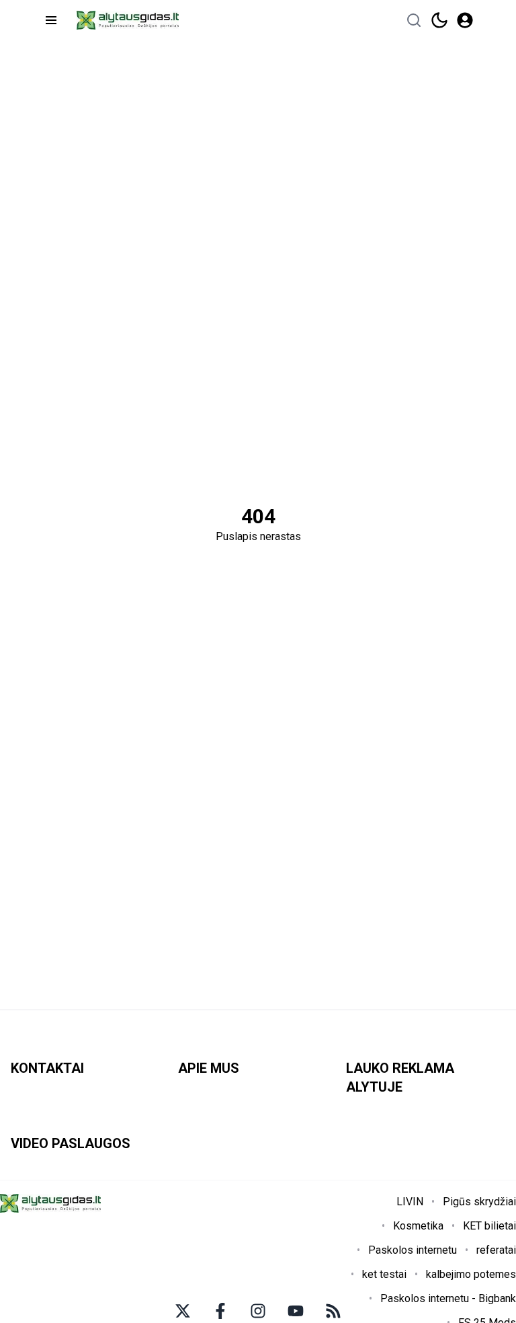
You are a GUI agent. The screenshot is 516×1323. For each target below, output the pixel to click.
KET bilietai (489, 1225)
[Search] (414, 20)
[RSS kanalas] (333, 1311)
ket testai (384, 1274)
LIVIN (409, 1201)
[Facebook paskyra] (220, 1311)
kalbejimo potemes (471, 1274)
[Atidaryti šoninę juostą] (51, 20)
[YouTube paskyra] (296, 1311)
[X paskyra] (183, 1311)
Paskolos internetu (412, 1250)
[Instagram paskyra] (258, 1311)
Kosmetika (418, 1225)
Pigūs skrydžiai (479, 1201)
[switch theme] (439, 20)
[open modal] (465, 20)
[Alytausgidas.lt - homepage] (127, 20)
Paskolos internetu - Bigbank (448, 1298)
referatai (496, 1250)
